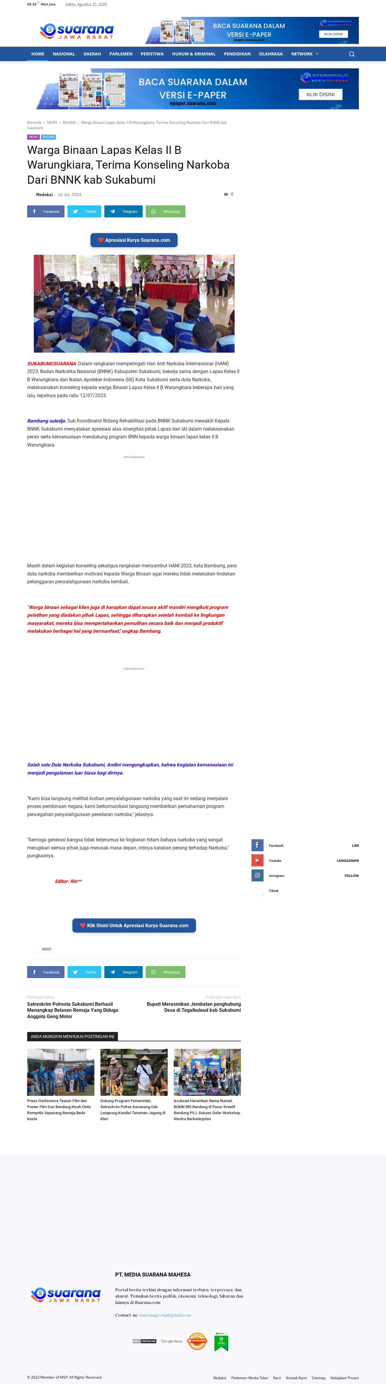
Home (37, 54)
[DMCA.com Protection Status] (144, 1342)
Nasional (64, 54)
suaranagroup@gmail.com (165, 1315)
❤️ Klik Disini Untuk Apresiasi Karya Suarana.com (134, 925)
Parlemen (120, 54)
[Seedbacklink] (197, 1342)
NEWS (33, 137)
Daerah (92, 54)
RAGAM (48, 137)
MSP (64, 1377)
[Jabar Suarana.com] (77, 30)
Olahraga (271, 54)
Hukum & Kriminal (194, 54)
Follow (352, 875)
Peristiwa (152, 54)
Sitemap (319, 1377)
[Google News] (172, 1342)
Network (302, 54)
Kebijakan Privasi (345, 1377)
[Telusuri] (351, 54)
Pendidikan (237, 54)
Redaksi (220, 1377)
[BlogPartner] (221, 1342)
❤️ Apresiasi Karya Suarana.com (134, 240)
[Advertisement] (134, 502)
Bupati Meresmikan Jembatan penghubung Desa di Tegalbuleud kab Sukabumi (194, 1007)
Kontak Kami (296, 1377)
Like (355, 845)
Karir (277, 1377)
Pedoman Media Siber (249, 1377)
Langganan (348, 860)
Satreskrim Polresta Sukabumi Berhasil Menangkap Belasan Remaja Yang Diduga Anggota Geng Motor (72, 1010)
